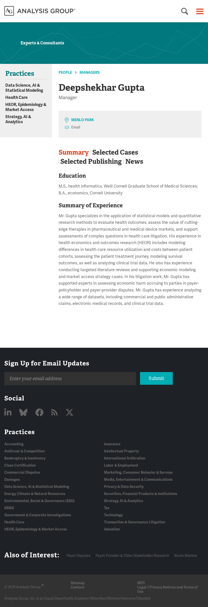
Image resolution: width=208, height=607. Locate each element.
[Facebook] (40, 413)
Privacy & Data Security (124, 487)
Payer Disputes (78, 556)
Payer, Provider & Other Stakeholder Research (132, 556)
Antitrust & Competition (24, 451)
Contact (77, 587)
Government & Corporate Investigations (37, 515)
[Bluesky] (24, 413)
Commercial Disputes (22, 472)
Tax (106, 508)
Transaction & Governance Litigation (134, 522)
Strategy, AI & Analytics (18, 119)
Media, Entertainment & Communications (138, 479)
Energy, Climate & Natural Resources (34, 494)
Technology (113, 515)
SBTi (141, 583)
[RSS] (55, 413)
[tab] (75, 152)
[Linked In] (8, 413)
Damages (12, 479)
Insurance (112, 444)
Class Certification (20, 465)
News (134, 161)
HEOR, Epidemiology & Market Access (25, 107)
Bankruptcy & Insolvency (24, 458)
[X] (69, 413)
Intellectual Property (121, 451)
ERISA (9, 508)
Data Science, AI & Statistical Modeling (24, 88)
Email (75, 127)
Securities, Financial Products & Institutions (140, 494)
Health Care (16, 97)
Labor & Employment (121, 465)
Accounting (14, 444)
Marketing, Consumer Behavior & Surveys (138, 472)
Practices (19, 432)
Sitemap (77, 583)
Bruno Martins (185, 556)
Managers (89, 72)
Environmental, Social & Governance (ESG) (39, 501)
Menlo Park (82, 120)
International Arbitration (124, 458)
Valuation (112, 529)
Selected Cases (115, 152)
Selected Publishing (91, 161)
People (65, 72)
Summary (74, 152)
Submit (156, 378)
